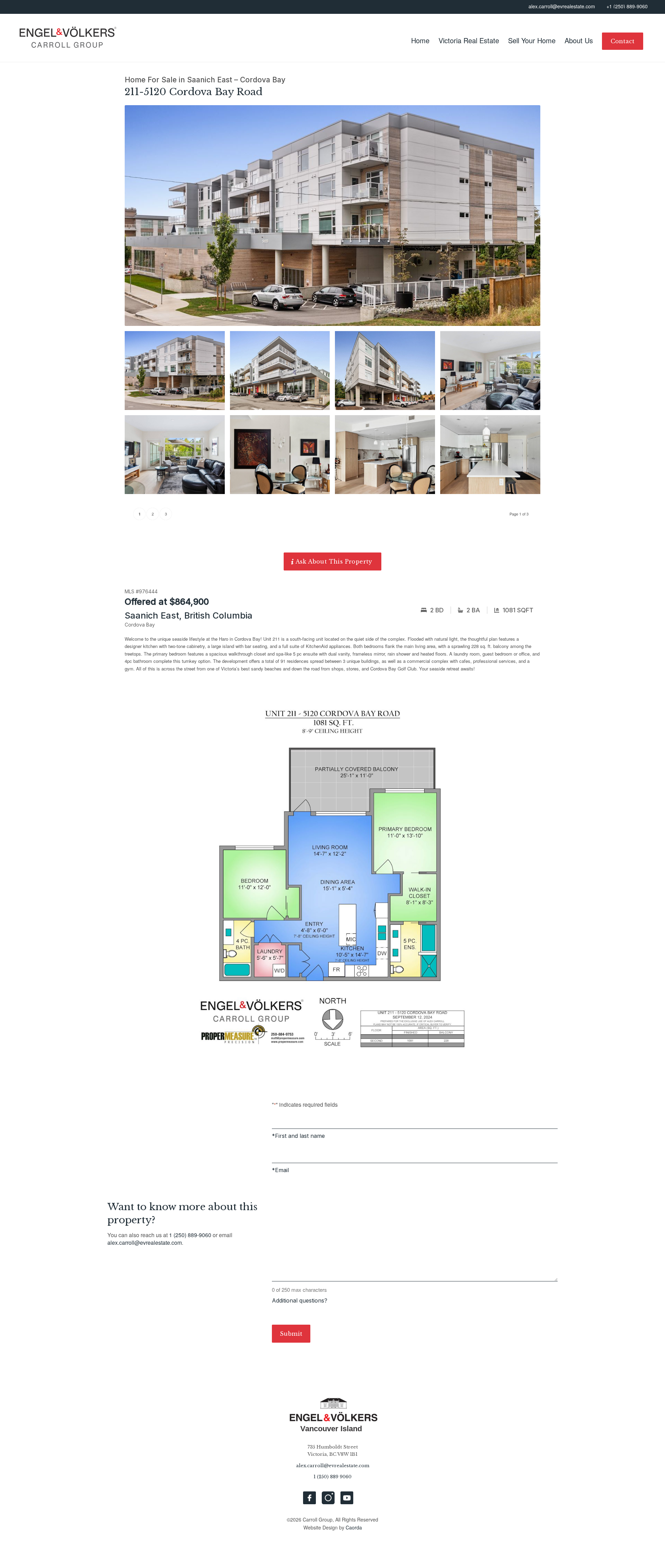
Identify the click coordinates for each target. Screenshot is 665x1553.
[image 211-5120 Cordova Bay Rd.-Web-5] (387, 457)
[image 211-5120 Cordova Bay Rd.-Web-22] (387, 373)
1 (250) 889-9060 (190, 1235)
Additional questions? (299, 1300)
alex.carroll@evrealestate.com (562, 6)
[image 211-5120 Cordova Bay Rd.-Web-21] (282, 373)
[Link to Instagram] (328, 1497)
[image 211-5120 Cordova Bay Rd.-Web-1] (177, 373)
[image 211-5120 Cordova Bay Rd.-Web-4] (282, 457)
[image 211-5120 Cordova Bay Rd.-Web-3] (177, 457)
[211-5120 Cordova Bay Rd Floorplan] (332, 874)
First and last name (300, 1135)
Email (282, 1170)
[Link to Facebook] (309, 1497)
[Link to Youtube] (346, 1497)
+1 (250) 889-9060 (627, 6)
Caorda (354, 1527)
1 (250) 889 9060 (332, 1477)
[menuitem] (420, 41)
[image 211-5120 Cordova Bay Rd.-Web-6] (493, 457)
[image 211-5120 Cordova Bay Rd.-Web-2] (493, 373)
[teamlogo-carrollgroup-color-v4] (67, 38)
